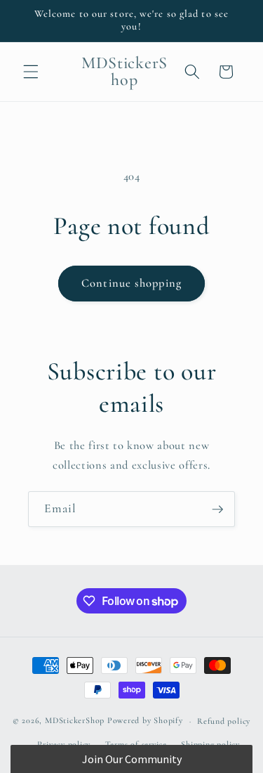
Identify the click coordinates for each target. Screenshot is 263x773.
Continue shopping (131, 283)
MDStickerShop (74, 721)
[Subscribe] (217, 509)
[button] (31, 72)
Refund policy (223, 721)
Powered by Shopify (145, 721)
